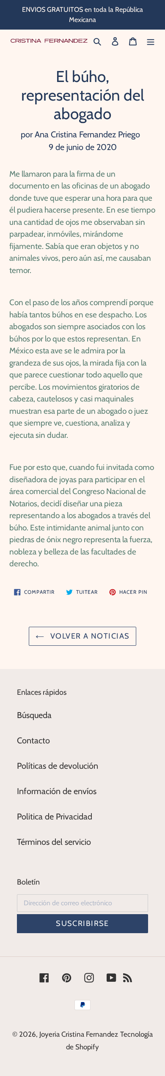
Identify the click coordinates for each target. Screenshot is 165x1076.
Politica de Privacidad (54, 816)
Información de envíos (56, 791)
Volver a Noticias (89, 636)
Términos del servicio (54, 842)
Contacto (33, 740)
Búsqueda (34, 715)
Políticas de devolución (57, 766)
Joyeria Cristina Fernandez (78, 1034)
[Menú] (151, 40)
